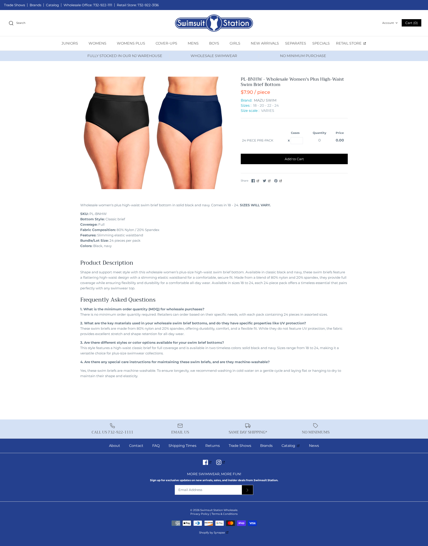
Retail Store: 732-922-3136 (138, 5)
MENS (194, 43)
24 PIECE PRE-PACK (257, 140)
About (114, 446)
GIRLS (235, 43)
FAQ (156, 446)
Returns (212, 446)
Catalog (52, 5)
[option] (153, 133)
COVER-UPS (167, 43)
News (314, 446)
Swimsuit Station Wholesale (218, 510)
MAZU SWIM (265, 100)
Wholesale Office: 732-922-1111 (88, 5)
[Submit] (247, 490)
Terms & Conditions (225, 513)
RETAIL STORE (349, 43)
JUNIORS (70, 43)
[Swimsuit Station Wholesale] (214, 23)
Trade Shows (14, 5)
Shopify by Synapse (212, 532)
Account (388, 23)
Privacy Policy (199, 513)
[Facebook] (207, 462)
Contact (136, 446)
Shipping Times (182, 446)
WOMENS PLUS (131, 43)
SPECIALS (321, 43)
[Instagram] (220, 462)
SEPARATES (295, 43)
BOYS (214, 43)
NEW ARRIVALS (265, 43)
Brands (35, 5)
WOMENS (97, 43)
